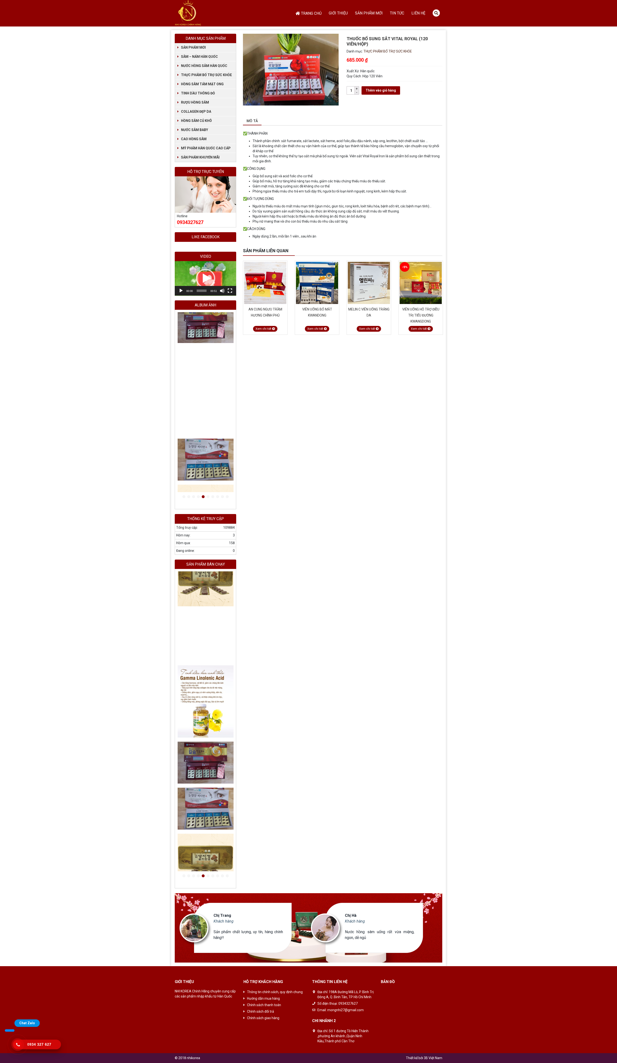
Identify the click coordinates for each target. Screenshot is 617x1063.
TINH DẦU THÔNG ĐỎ (198, 93)
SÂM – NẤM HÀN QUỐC (199, 57)
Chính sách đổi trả (260, 1011)
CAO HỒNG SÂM (194, 139)
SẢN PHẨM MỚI (193, 47)
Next (439, 251)
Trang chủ (311, 13)
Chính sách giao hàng (263, 1018)
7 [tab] (212, 497)
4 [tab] (198, 497)
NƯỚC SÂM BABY (194, 130)
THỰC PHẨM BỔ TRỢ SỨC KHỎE (387, 51)
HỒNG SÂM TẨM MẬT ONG (202, 84)
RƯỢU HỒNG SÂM (195, 102)
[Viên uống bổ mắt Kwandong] (265, 283)
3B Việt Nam (433, 1058)
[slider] (202, 291)
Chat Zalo (27, 1023)
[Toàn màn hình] (230, 290)
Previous (433, 251)
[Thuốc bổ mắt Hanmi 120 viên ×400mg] (206, 400)
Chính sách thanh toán (264, 1005)
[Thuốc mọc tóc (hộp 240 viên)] (206, 326)
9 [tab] (222, 497)
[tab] (252, 121)
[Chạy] (181, 290)
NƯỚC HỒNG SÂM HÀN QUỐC (204, 66)
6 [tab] (208, 497)
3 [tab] (193, 497)
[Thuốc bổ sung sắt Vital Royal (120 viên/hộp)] (206, 344)
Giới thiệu (338, 13)
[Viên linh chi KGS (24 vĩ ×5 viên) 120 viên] (206, 453)
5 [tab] (203, 497)
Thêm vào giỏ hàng (381, 90)
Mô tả (252, 121)
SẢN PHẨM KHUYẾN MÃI (200, 157)
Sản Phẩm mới (369, 13)
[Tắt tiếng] (222, 290)
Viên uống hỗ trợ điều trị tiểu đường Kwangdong (369, 315)
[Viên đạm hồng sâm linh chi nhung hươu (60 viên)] (421, 283)
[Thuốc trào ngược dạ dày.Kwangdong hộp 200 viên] (206, 862)
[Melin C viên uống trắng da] (317, 283)
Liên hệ (418, 13)
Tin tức (397, 13)
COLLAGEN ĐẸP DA (196, 111)
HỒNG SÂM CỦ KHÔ (196, 121)
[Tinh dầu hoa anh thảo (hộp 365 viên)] (206, 362)
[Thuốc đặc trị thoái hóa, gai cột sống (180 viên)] (206, 335)
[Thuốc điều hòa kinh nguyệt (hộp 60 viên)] (206, 353)
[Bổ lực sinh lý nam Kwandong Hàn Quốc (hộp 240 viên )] (206, 317)
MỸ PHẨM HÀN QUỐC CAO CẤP (206, 148)
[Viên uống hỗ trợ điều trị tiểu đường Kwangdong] (369, 283)
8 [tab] (217, 497)
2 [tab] (188, 497)
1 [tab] (183, 497)
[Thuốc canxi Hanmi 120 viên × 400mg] (206, 372)
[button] (205, 278)
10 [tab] (227, 497)
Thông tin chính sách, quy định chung (275, 992)
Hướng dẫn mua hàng (263, 998)
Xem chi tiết (263, 328)
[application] (205, 278)
